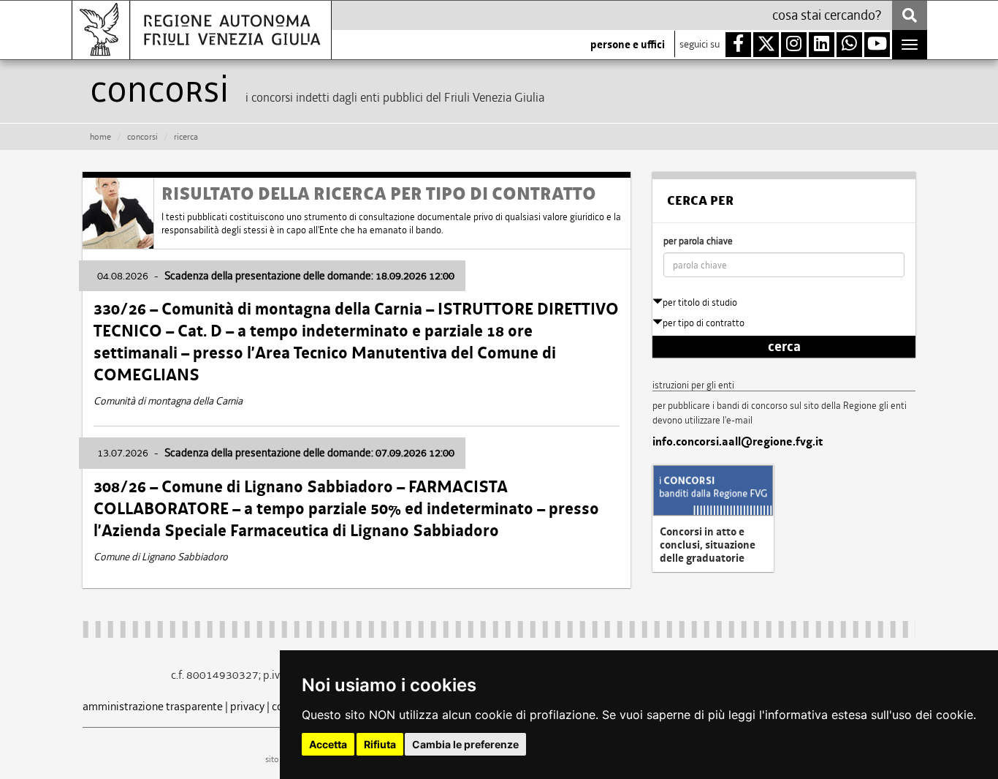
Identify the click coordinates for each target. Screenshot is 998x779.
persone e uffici (627, 44)
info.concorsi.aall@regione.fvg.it (737, 441)
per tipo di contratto (703, 323)
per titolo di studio (700, 302)
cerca (784, 346)
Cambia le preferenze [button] (465, 744)
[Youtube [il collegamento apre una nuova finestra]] (877, 44)
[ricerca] (909, 15)
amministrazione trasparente (153, 706)
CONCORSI (142, 137)
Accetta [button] (328, 744)
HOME (100, 137)
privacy (247, 706)
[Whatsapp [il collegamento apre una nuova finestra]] (849, 44)
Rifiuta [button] (380, 744)
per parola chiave (698, 241)
